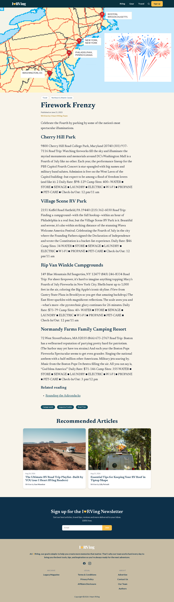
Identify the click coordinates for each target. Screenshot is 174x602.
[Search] (149, 4)
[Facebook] (84, 564)
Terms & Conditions (87, 574)
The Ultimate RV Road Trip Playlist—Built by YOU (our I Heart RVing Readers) (54, 479)
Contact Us (122, 579)
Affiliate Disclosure (87, 584)
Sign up (157, 3)
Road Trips (82, 407)
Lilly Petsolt (104, 484)
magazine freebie (65, 407)
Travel (141, 3)
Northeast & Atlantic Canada (62, 98)
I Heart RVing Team (59, 116)
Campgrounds (48, 407)
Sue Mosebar (39, 484)
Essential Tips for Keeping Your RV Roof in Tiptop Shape (118, 479)
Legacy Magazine (51, 574)
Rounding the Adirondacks (63, 395)
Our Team (122, 584)
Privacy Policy (87, 579)
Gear (131, 3)
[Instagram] (89, 564)
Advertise (122, 574)
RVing (122, 3)
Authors (123, 588)
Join (107, 528)
